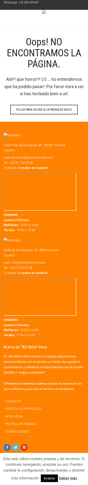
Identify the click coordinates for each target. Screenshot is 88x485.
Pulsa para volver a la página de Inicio (44, 109)
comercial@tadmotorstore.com (32, 157)
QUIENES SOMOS (17, 431)
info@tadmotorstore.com (28, 262)
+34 (20, 268)
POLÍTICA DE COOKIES (20, 424)
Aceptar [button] (49, 478)
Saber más (68, 478)
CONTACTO (13, 401)
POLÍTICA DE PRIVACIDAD (23, 409)
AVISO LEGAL (14, 416)
